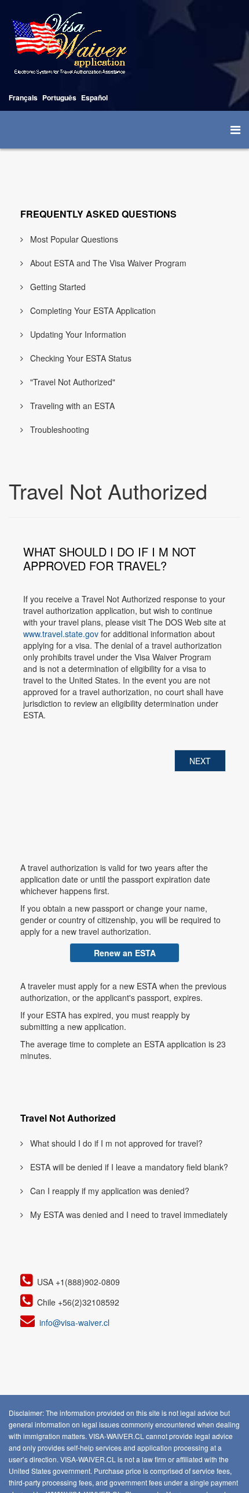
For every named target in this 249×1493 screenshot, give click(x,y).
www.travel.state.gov (60, 633)
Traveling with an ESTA (71, 405)
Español (94, 97)
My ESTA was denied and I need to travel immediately (128, 1214)
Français (23, 97)
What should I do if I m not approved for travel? (115, 1143)
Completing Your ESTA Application (92, 310)
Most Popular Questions (73, 239)
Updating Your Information (77, 334)
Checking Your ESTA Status (79, 358)
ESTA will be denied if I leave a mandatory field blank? (128, 1167)
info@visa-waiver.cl (74, 1322)
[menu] (235, 129)
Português (59, 97)
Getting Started (57, 286)
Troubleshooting (58, 429)
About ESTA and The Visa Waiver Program (107, 263)
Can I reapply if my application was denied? (108, 1190)
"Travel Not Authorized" (71, 382)
